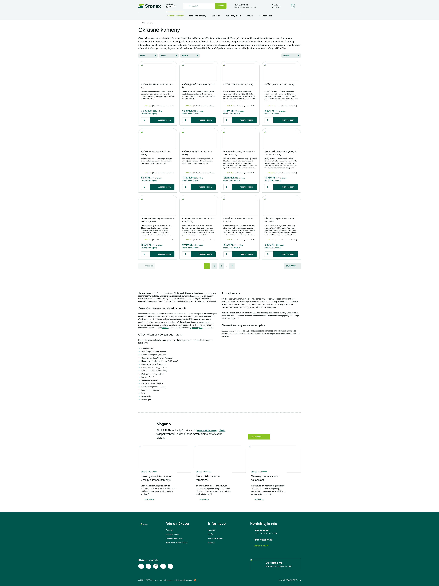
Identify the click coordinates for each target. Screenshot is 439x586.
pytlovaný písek (196, 328)
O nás (210, 534)
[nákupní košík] (293, 6)
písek (221, 430)
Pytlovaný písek (233, 15)
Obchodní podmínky (174, 538)
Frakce (185, 55)
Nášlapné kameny (197, 15)
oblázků (165, 328)
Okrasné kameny (175, 15)
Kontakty (211, 530)
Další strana (291, 266)
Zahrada (216, 15)
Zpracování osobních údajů (177, 542)
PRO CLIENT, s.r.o (293, 580)
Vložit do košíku (164, 120)
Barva (163, 55)
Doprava (169, 530)
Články (144, 472)
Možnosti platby (172, 534)
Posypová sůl (265, 15)
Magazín (211, 542)
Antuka (249, 15)
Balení (142, 55)
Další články (256, 437)
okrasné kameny (207, 430)
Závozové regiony (215, 538)
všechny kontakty (261, 546)
